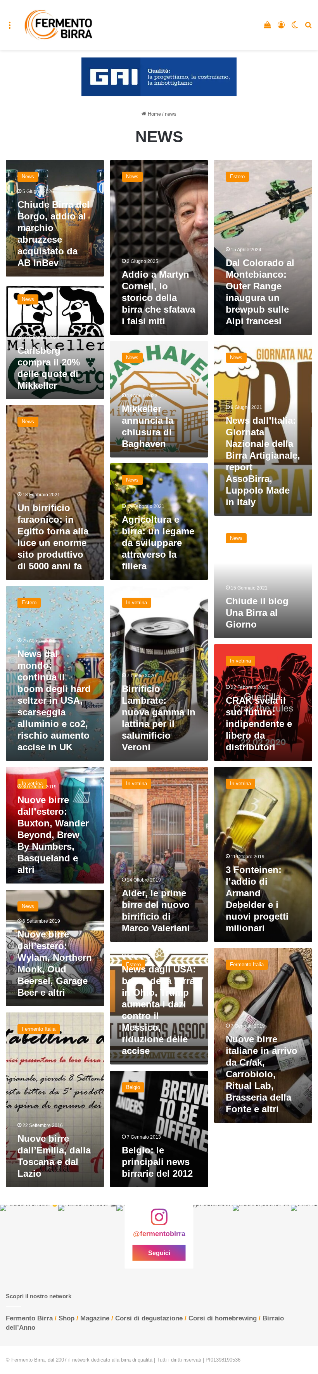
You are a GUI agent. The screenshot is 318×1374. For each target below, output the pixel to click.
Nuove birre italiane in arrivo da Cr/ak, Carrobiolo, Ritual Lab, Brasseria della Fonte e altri (261, 1074)
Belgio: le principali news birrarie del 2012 (157, 1162)
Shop (66, 1318)
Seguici (159, 1253)
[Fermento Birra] (59, 24)
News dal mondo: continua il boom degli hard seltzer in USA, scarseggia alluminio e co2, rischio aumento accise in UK (54, 700)
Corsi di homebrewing (222, 1318)
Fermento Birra (29, 1318)
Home (153, 114)
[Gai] (159, 77)
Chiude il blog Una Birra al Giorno (257, 613)
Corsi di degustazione (149, 1318)
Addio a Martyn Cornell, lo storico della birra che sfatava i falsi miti (158, 297)
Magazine (94, 1318)
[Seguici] (159, 1221)
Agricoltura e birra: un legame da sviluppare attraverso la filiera (158, 542)
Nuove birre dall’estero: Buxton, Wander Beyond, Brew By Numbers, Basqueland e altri (53, 835)
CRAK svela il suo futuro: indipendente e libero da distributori (259, 723)
